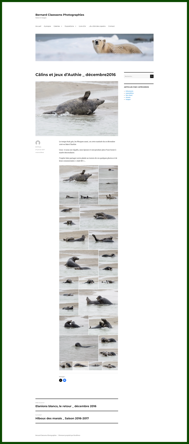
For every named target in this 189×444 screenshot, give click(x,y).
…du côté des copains (97, 26)
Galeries (57, 26)
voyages (128, 99)
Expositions (69, 26)
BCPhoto (38, 147)
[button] (78, 178)
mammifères (39, 152)
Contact (111, 26)
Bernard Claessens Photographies (59, 14)
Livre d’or (82, 26)
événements (129, 91)
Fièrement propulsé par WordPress (69, 435)
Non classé (129, 95)
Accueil (38, 26)
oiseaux (128, 97)
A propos (47, 26)
